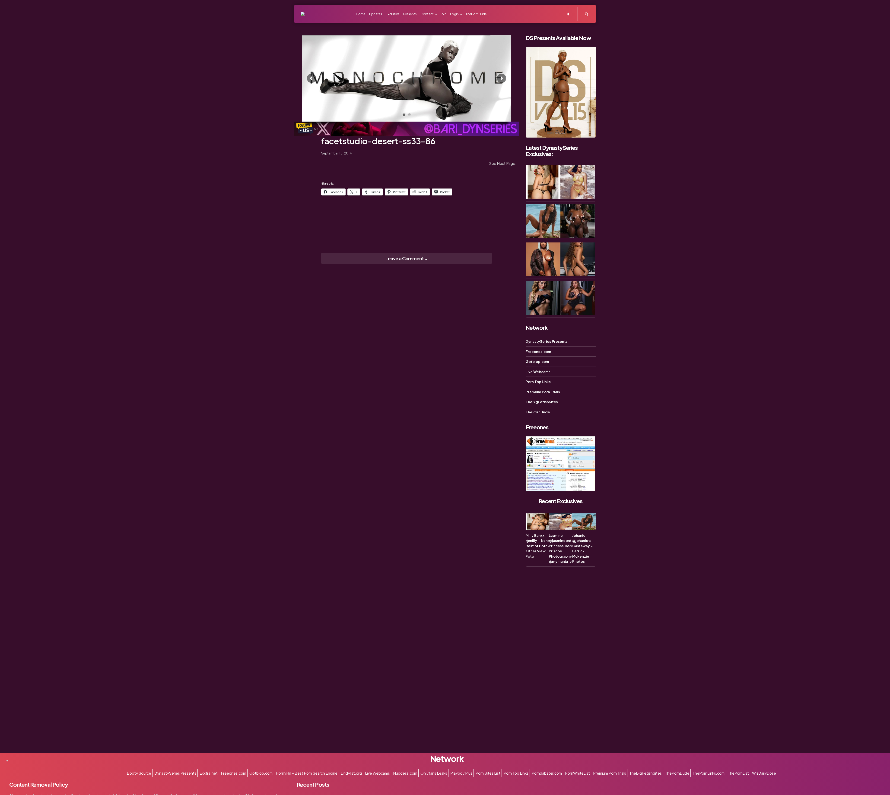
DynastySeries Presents (547, 341)
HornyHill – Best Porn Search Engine (306, 773)
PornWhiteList (577, 773)
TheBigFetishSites (542, 401)
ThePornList (738, 773)
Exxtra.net (209, 773)
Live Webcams (538, 371)
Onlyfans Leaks (433, 773)
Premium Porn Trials (543, 392)
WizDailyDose (764, 773)
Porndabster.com (547, 773)
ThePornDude (538, 412)
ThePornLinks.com (709, 773)
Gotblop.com (537, 361)
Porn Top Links (538, 381)
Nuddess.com (405, 773)
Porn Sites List (488, 773)
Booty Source (139, 773)
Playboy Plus (461, 773)
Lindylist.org (351, 773)
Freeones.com (538, 351)
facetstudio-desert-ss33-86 (378, 141)
